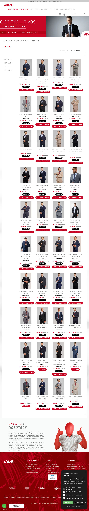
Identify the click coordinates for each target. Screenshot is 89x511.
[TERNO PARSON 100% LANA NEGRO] (26, 350)
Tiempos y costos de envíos (32, 468)
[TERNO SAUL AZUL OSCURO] (59, 104)
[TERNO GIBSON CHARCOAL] (42, 281)
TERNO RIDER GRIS (59, 220)
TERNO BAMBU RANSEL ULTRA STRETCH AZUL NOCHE (75, 151)
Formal (41, 9)
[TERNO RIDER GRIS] (59, 209)
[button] (60, 14)
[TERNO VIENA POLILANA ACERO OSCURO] (75, 244)
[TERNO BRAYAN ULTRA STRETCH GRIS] (59, 386)
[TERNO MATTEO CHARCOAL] (26, 386)
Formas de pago (29, 470)
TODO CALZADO (63, 9)
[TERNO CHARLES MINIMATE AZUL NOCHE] (42, 350)
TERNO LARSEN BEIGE (75, 114)
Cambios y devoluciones (31, 472)
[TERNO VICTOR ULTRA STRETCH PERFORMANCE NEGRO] (59, 350)
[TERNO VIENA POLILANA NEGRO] (26, 281)
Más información (67, 485)
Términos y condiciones (52, 464)
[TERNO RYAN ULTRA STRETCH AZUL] (26, 209)
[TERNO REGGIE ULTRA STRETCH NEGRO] (42, 244)
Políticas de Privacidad (47, 496)
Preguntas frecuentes (31, 464)
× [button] (85, 472)
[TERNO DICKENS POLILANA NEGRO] (75, 209)
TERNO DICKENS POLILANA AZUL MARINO (25, 256)
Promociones (33, 9)
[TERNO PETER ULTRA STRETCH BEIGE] (59, 175)
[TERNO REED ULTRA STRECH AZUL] (42, 386)
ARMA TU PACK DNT (13, 9)
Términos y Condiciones (32, 496)
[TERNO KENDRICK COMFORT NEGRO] (42, 315)
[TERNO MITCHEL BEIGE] (75, 386)
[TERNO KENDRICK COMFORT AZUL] (59, 315)
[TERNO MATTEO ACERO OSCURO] (75, 350)
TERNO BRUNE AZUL (42, 220)
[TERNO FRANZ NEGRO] (26, 138)
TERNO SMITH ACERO (59, 78)
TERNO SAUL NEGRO (42, 114)
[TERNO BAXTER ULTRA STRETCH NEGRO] (75, 281)
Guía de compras (29, 466)
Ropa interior (54, 9)
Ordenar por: (61, 50)
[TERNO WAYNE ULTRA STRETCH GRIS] (75, 67)
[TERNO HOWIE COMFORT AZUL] (42, 175)
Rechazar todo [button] (79, 502)
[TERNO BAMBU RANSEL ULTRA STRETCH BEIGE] (59, 138)
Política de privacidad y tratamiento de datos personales (52, 468)
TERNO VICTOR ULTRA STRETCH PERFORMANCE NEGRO (58, 362)
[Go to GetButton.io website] (4, 509)
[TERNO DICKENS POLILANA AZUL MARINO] (26, 244)
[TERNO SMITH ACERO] (59, 67)
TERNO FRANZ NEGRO (26, 149)
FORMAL (24, 40)
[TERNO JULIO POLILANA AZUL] (26, 67)
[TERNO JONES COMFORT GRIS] (26, 104)
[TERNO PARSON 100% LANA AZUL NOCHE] (75, 315)
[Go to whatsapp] (4, 506)
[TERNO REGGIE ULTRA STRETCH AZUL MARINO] (59, 244)
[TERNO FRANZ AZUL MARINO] (42, 138)
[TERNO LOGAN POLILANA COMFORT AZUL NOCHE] (42, 67)
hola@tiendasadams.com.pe (75, 466)
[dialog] (74, 489)
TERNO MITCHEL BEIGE (75, 397)
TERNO (33, 40)
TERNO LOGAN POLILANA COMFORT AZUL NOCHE (42, 80)
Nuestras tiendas (8, 466)
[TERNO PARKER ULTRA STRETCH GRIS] (75, 175)
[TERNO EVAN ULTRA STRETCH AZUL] (59, 281)
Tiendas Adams (11, 40)
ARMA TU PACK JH (24, 9)
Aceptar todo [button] (68, 502)
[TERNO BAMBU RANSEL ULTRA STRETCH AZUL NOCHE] (75, 138)
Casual (46, 9)
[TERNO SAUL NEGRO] (42, 104)
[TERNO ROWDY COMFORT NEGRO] (26, 175)
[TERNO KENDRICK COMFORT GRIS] (26, 315)
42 (38, 40)
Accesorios (71, 9)
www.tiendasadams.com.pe (19, 497)
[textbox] (75, 14)
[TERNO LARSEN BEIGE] (75, 104)
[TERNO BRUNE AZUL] (42, 209)
